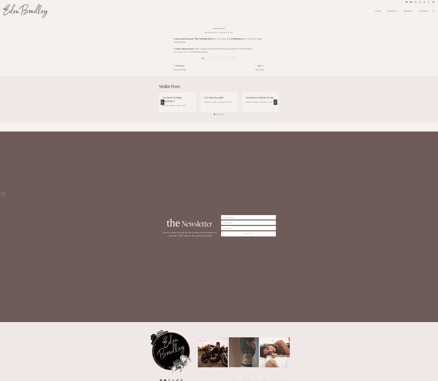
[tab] (214, 114)
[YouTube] (411, 2)
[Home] (171, 352)
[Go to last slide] (162, 102)
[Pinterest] (433, 2)
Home (378, 11)
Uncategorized (219, 28)
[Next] (275, 102)
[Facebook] (406, 2)
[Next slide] (205, 340)
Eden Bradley (212, 32)
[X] (429, 2)
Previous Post (180, 68)
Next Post (259, 68)
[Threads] (420, 2)
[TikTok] (424, 2)
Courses (423, 11)
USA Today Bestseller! (214, 97)
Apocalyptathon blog (183, 52)
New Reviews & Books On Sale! (260, 97)
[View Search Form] (433, 11)
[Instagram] (415, 2)
